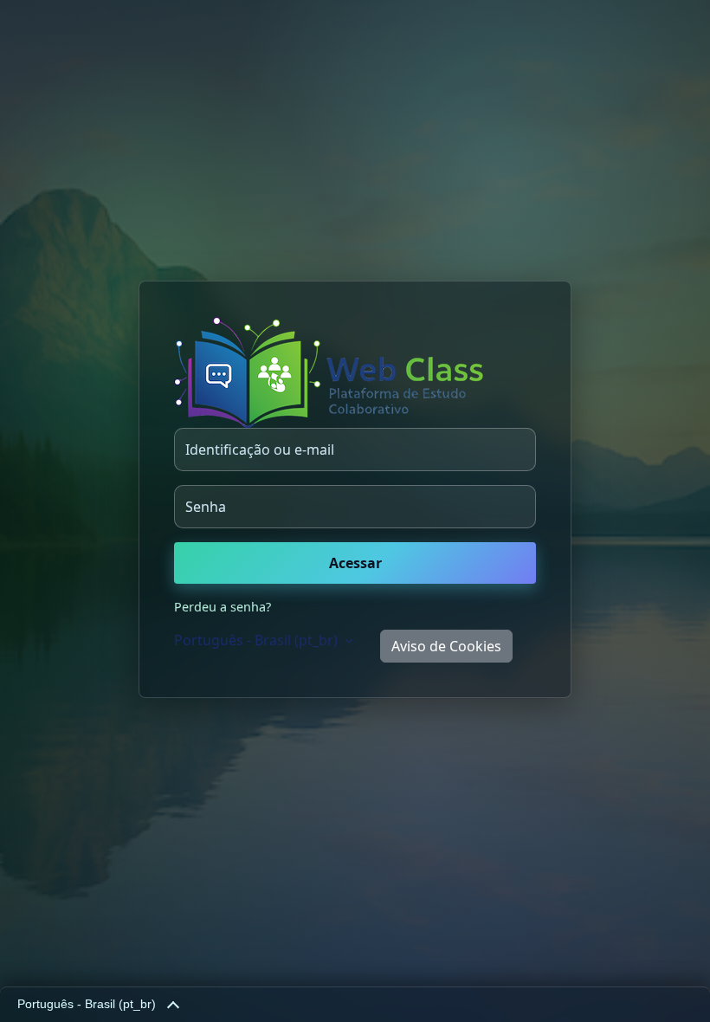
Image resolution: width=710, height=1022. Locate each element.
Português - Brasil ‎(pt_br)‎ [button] (257, 640)
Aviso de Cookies (446, 646)
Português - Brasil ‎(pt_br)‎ (86, 1004)
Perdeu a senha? (222, 606)
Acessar (355, 562)
